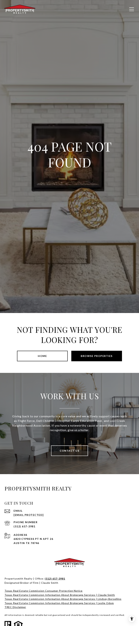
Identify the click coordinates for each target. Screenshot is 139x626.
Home (42, 355)
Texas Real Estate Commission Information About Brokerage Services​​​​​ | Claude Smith (60, 594)
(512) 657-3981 (24, 526)
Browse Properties (97, 355)
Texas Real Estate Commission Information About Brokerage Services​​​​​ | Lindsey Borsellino (63, 598)
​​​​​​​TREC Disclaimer (15, 607)
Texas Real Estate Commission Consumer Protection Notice (44, 590)
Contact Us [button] (69, 450)
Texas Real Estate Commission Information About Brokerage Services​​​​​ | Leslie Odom (59, 603)
